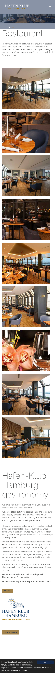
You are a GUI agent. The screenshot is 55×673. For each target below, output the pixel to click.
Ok (45, 662)
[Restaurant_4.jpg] (26, 306)
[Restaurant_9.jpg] (26, 175)
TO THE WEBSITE (10, 632)
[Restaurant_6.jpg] (26, 263)
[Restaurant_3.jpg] (26, 350)
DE (9, 27)
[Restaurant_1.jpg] (26, 88)
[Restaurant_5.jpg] (26, 219)
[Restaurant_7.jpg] (26, 394)
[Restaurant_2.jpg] (26, 132)
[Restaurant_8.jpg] (26, 437)
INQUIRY (7, 590)
